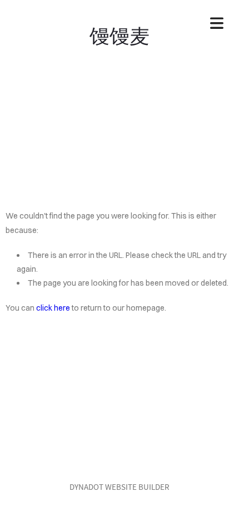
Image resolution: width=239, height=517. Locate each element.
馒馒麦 (119, 34)
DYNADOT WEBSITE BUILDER (119, 486)
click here (53, 308)
